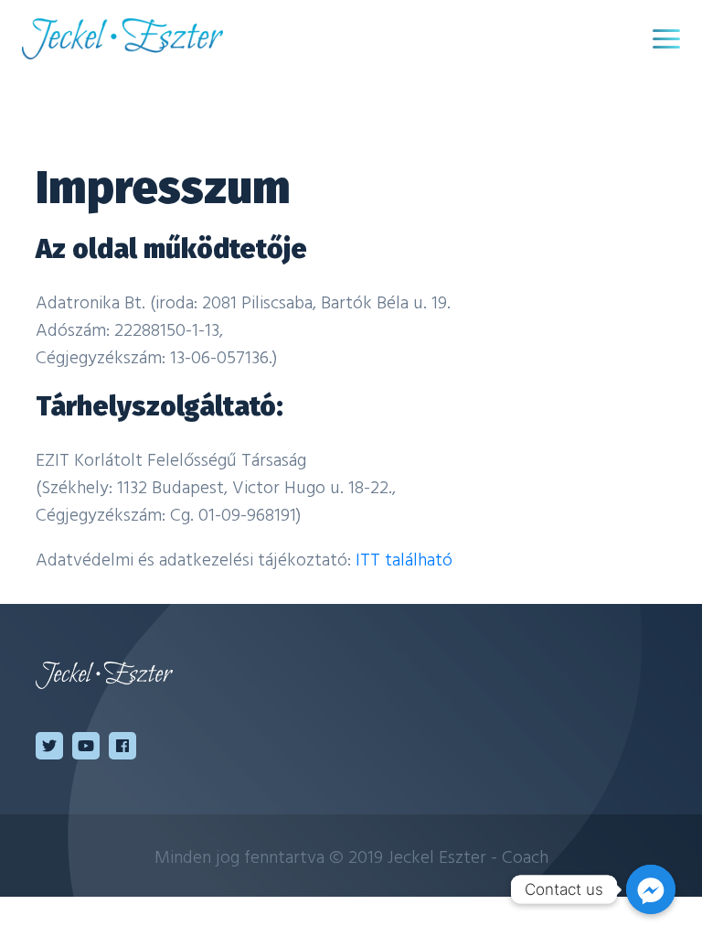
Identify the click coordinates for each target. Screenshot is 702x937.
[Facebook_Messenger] (650, 889)
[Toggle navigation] (666, 39)
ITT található (404, 558)
